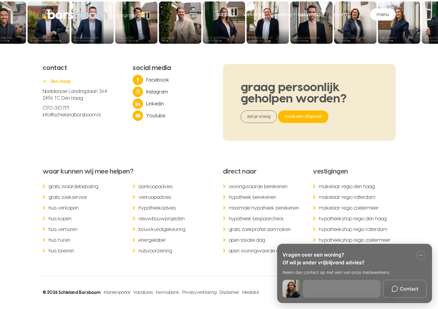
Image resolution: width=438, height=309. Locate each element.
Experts (341, 14)
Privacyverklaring (199, 293)
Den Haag (61, 81)
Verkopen (253, 14)
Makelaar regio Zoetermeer (349, 208)
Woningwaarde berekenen (258, 186)
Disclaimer (229, 293)
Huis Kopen (60, 218)
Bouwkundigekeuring (162, 229)
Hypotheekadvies (157, 208)
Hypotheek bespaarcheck (256, 218)
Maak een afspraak (303, 117)
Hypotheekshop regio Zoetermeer (355, 240)
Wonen (281, 14)
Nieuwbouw (311, 14)
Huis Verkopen (64, 208)
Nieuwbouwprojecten (162, 218)
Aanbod (225, 14)
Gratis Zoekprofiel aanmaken (260, 229)
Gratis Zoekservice (68, 197)
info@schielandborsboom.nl (72, 115)
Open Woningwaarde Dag (257, 251)
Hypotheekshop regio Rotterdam (353, 229)
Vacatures (143, 293)
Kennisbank (167, 293)
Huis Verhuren (63, 229)
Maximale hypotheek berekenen (264, 208)
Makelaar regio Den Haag (347, 186)
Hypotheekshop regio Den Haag (353, 218)
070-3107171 (56, 108)
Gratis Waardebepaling (74, 186)
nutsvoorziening (155, 251)
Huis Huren (60, 240)
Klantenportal (117, 293)
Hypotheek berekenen (253, 197)
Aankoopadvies (156, 186)
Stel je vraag (259, 117)
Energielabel (152, 240)
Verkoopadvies (155, 197)
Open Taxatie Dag (247, 240)
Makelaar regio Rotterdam (347, 197)
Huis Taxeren (61, 251)
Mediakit (250, 293)
